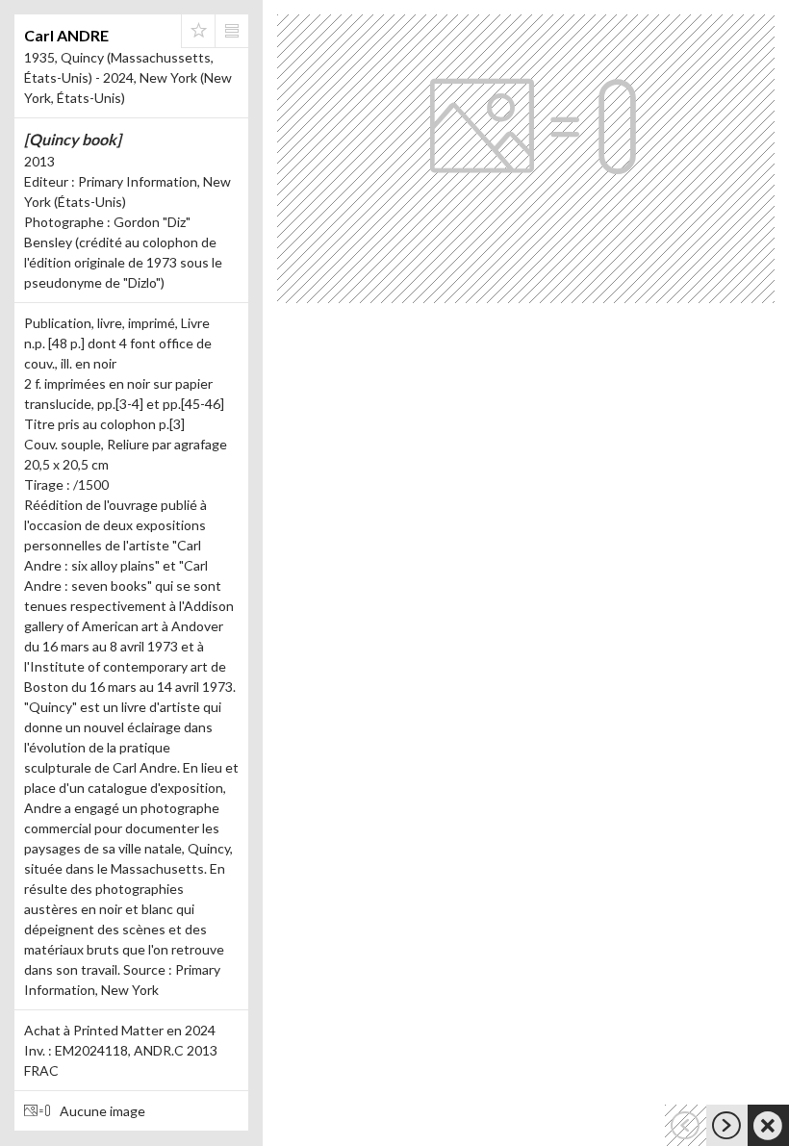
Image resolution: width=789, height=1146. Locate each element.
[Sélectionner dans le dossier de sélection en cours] (198, 30)
